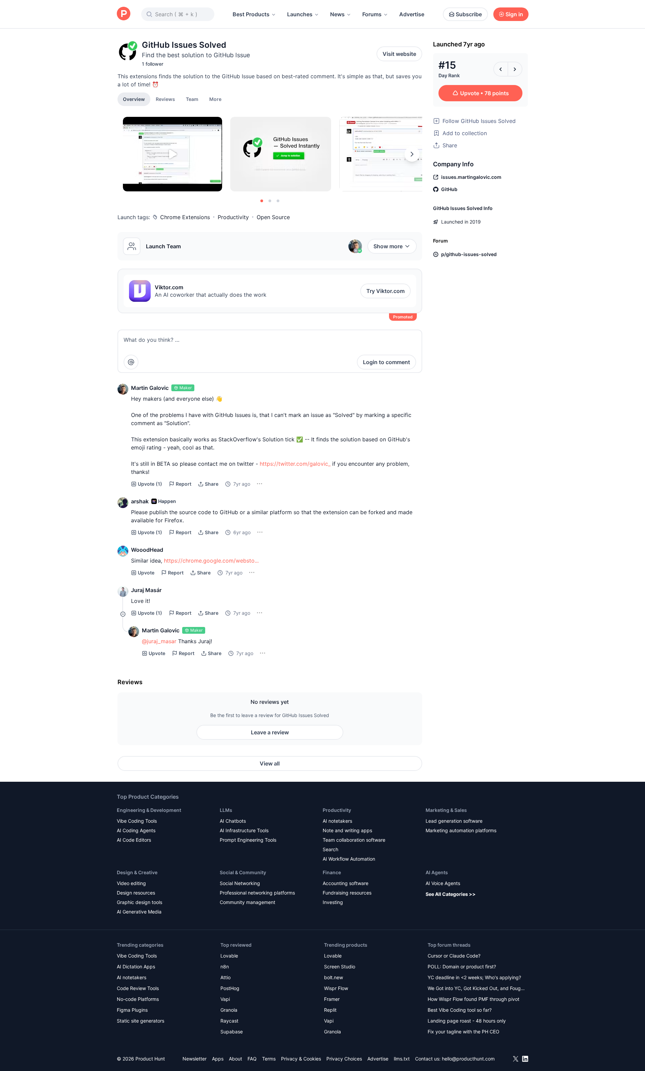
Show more (388, 246)
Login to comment (386, 362)
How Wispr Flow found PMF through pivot (473, 999)
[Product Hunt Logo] (123, 14)
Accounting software (345, 883)
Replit (330, 1010)
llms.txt (402, 1059)
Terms (269, 1059)
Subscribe (469, 14)
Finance (332, 872)
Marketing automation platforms (461, 830)
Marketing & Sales (446, 810)
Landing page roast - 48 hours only (467, 1021)
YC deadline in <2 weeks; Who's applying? (474, 977)
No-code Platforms (138, 999)
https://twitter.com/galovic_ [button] (295, 463)
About (235, 1059)
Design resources (136, 893)
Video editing (131, 883)
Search (330, 849)
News (337, 14)
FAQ (252, 1059)
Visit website (399, 53)
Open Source (273, 217)
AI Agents (437, 872)
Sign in (514, 14)
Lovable (229, 956)
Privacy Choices (344, 1059)
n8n (224, 966)
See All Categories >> (451, 894)
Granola (228, 1010)
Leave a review (270, 732)
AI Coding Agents (136, 830)
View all (270, 763)
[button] (215, 99)
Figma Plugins (132, 1010)
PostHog (229, 988)
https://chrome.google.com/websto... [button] (211, 560)
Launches (300, 14)
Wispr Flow (336, 988)
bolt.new (333, 977)
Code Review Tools (138, 988)
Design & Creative (137, 872)
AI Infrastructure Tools (244, 830)
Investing (333, 902)
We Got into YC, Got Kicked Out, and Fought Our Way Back (476, 988)
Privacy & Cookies (301, 1059)
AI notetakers (337, 821)
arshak (140, 501)
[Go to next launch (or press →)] (515, 69)
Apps (217, 1059)
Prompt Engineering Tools (248, 840)
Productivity (233, 217)
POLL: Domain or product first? (462, 966)
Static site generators (140, 1021)
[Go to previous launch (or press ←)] (501, 69)
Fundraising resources (347, 893)
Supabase (231, 1031)
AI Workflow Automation (349, 859)
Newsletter (194, 1059)
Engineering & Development (149, 810)
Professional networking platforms (257, 893)
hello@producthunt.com (468, 1059)
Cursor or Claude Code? (454, 956)
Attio (225, 977)
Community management (247, 902)
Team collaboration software (354, 840)
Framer (332, 999)
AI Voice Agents (443, 883)
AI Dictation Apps (136, 966)
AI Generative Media (139, 912)
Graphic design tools (139, 902)
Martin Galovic (150, 387)
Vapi (225, 999)
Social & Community (243, 872)
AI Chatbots (233, 821)
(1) (150, 484)
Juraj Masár (146, 590)
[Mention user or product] (131, 362)
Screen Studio (339, 966)
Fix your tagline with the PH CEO (463, 1031)
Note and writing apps (347, 830)
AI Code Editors (134, 840)
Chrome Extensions (185, 217)
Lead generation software (454, 821)
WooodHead (147, 549)
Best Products (251, 14)
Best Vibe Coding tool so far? (460, 1010)
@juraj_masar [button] (159, 641)
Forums (372, 14)
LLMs (226, 810)
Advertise (411, 14)
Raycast (229, 1021)
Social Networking (240, 883)
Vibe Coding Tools (137, 821)
